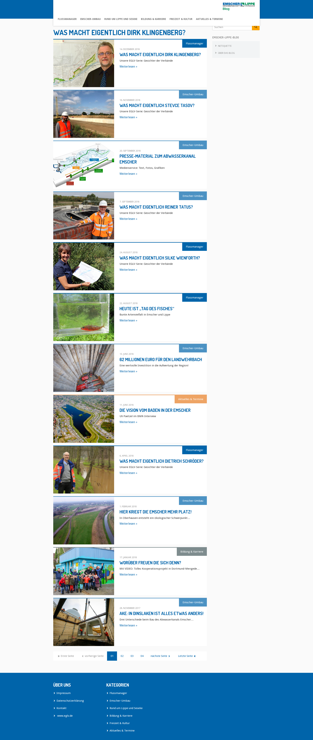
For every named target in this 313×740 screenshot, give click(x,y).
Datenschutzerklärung (70, 700)
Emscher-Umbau (90, 19)
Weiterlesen (127, 66)
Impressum (64, 693)
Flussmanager (67, 19)
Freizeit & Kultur (181, 19)
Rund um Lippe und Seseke (120, 19)
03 (132, 656)
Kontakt (61, 708)
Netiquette (224, 46)
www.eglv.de (65, 715)
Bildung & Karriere (153, 19)
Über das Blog (226, 53)
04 (142, 656)
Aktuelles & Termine (209, 19)
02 (122, 656)
